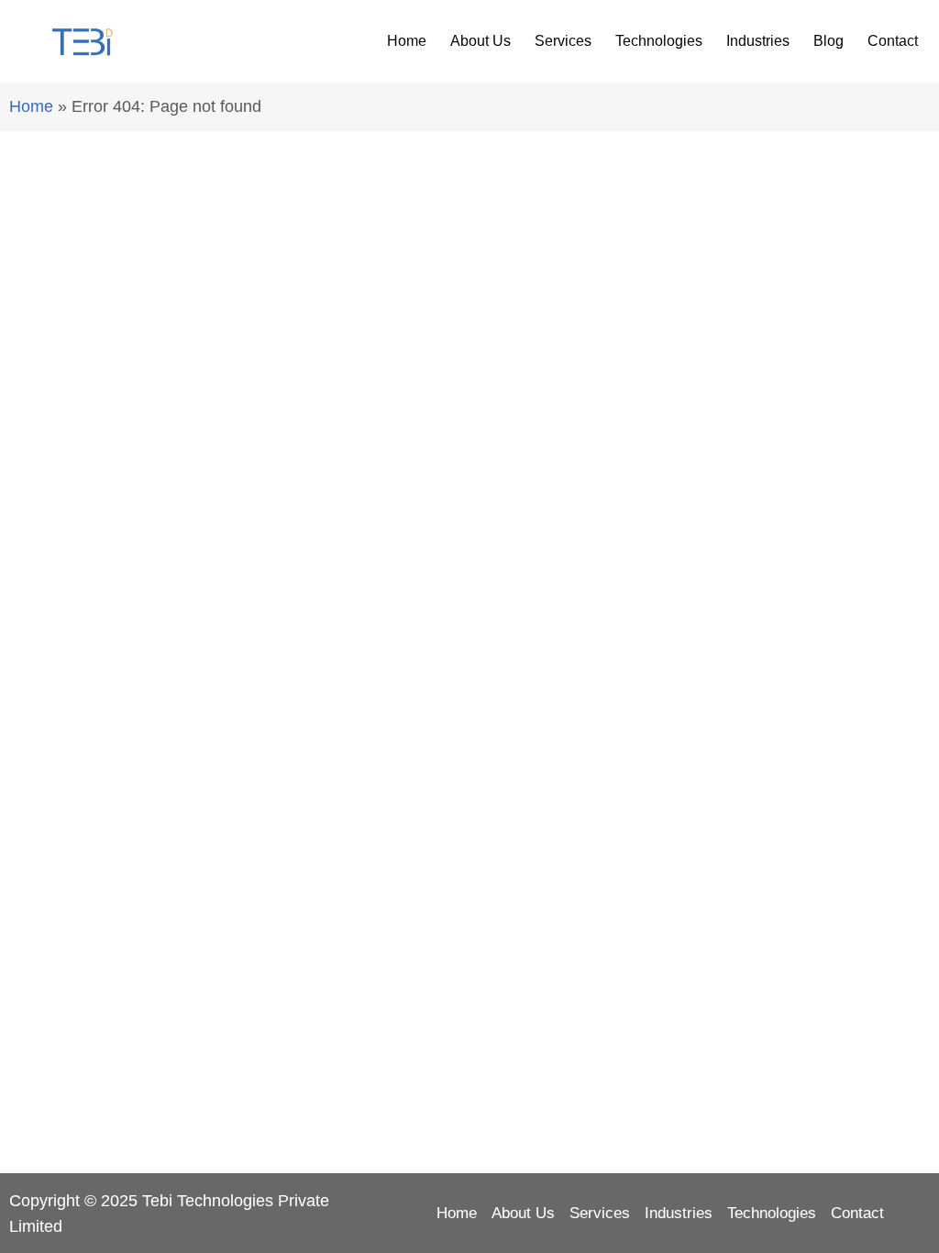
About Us (480, 41)
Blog (828, 41)
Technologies (658, 41)
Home (406, 41)
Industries (758, 41)
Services (563, 41)
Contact (892, 41)
